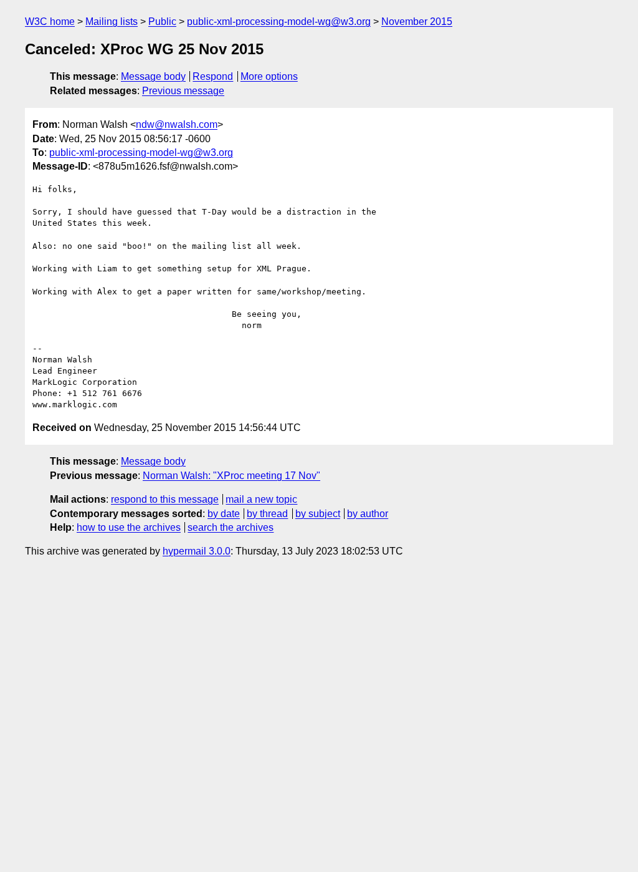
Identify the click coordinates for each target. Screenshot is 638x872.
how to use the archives (129, 527)
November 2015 (416, 21)
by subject (317, 513)
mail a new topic (261, 499)
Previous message (183, 90)
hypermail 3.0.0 (197, 551)
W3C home (50, 21)
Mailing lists (111, 21)
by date (223, 513)
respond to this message (165, 499)
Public (162, 21)
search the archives (231, 527)
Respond (213, 76)
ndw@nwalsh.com (176, 124)
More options (269, 76)
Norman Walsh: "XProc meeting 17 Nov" (231, 475)
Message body (153, 76)
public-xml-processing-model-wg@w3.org (279, 21)
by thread (267, 513)
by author (367, 513)
